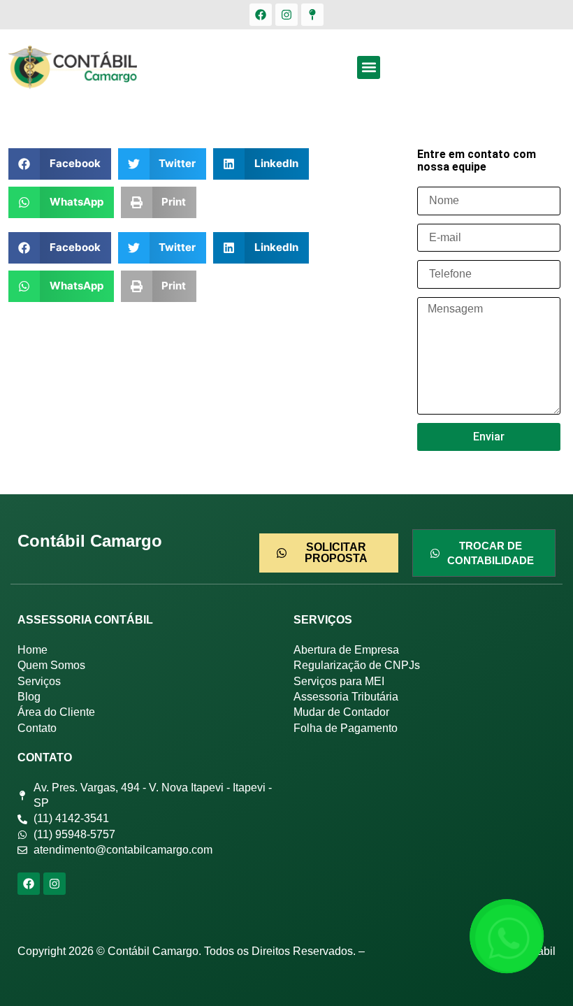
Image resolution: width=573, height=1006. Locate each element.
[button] (368, 67)
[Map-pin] (312, 14)
